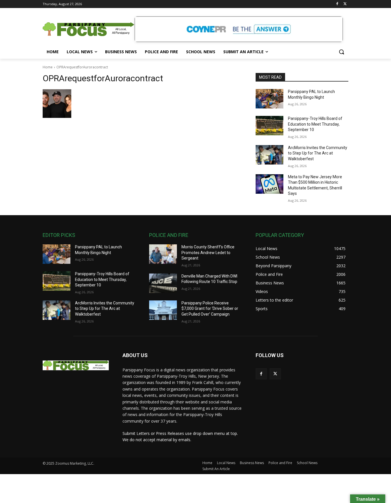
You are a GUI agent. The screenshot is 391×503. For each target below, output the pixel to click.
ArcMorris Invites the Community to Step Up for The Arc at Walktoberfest (317, 153)
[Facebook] (337, 4)
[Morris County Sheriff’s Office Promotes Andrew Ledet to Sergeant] (163, 254)
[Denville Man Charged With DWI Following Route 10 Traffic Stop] (163, 283)
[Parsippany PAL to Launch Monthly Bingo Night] (269, 98)
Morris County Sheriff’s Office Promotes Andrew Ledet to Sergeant (207, 252)
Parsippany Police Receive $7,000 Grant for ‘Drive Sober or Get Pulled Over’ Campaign (209, 308)
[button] (341, 52)
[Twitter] (345, 4)
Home (48, 67)
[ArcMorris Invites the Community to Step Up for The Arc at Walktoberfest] (269, 155)
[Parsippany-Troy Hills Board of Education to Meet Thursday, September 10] (269, 125)
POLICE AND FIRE (168, 235)
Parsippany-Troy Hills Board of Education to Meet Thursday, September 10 (315, 124)
